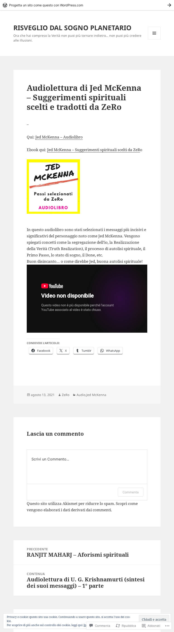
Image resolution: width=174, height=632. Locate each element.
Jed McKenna (96, 395)
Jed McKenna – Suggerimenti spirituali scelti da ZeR (93, 149)
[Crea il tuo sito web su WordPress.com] (87, 5)
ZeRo (65, 395)
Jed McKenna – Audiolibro (59, 137)
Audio (81, 395)
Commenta (131, 492)
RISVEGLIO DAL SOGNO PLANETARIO (72, 27)
